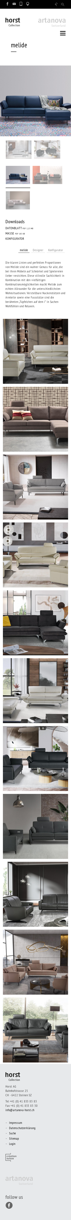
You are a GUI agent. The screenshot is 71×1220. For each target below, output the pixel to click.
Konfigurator (55, 250)
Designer (38, 250)
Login (12, 1144)
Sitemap (14, 1138)
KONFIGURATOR (14, 238)
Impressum (15, 1123)
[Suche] (63, 4)
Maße (15, 233)
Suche (12, 1133)
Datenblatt (19, 228)
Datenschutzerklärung (22, 1128)
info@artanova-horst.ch (19, 1110)
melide (24, 250)
